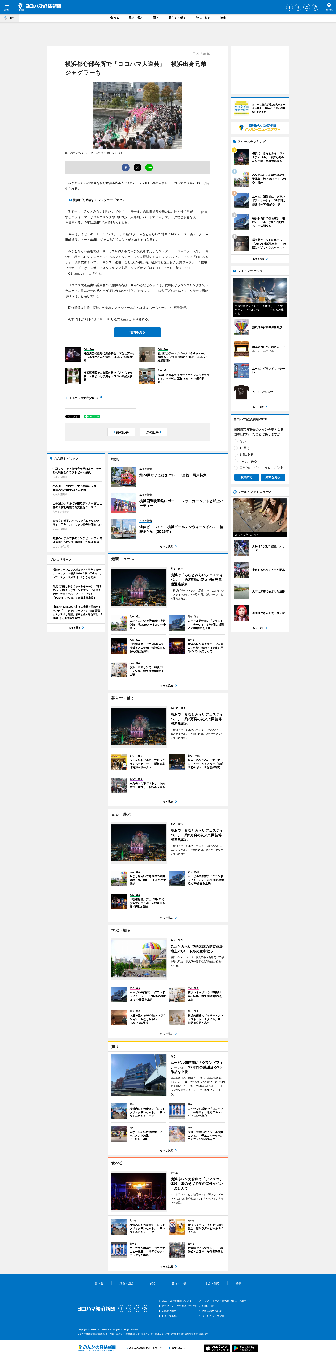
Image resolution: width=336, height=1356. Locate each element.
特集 (223, 17)
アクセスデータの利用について (179, 1305)
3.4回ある (247, 454)
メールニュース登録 (213, 1316)
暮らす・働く (177, 17)
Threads (315, 7)
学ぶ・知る (203, 17)
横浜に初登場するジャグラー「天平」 (99, 200)
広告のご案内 (169, 1311)
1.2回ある (246, 448)
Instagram (306, 7)
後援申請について (212, 1311)
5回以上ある (248, 461)
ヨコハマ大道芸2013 (83, 398)
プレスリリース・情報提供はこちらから (224, 1300)
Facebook (289, 7)
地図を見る (137, 332)
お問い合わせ (209, 1305)
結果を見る (273, 477)
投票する (247, 477)
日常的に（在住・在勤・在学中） (263, 467)
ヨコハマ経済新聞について (176, 1300)
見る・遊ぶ (136, 17)
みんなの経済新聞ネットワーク (97, 1348)
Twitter (298, 7)
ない (243, 441)
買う (156, 17)
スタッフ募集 (169, 1316)
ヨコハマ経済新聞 (39, 7)
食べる (114, 17)
